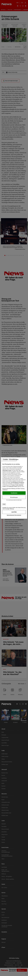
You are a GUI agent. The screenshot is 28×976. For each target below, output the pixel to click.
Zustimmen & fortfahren (14, 493)
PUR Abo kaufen (14, 512)
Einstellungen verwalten (14, 497)
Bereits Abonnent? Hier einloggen (14, 515)
